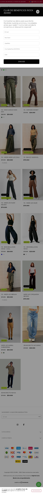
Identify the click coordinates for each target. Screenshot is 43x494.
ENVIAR (21, 62)
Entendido (36, 490)
